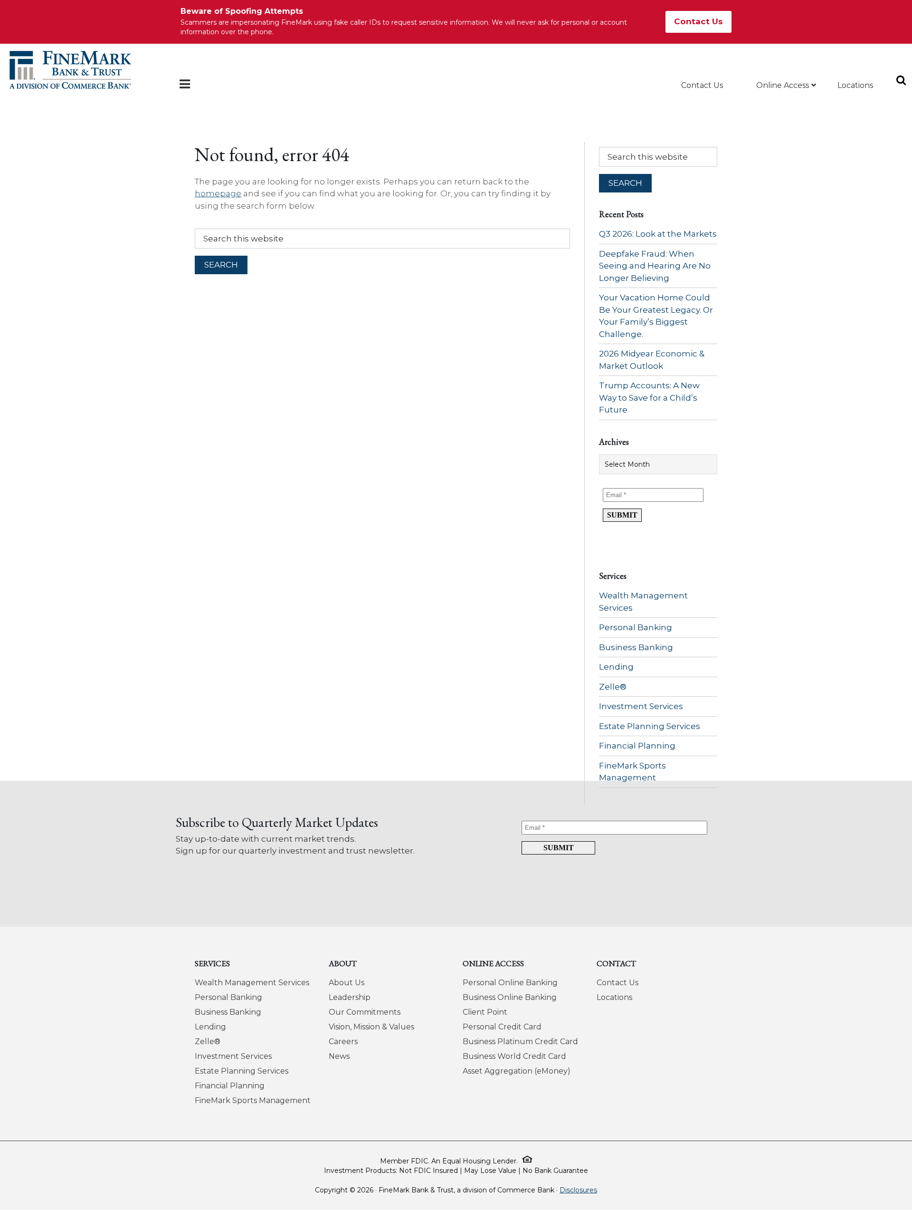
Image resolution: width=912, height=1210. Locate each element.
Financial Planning (637, 745)
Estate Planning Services (649, 726)
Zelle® (613, 686)
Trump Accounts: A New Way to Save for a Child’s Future (649, 397)
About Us (346, 982)
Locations (614, 997)
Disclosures (578, 1190)
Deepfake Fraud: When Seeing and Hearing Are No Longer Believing (655, 266)
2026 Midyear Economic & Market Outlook (651, 360)
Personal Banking (635, 627)
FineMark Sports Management (632, 772)
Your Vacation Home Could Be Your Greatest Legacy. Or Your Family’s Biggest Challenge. (656, 316)
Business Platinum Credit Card (520, 1041)
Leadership (349, 997)
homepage (218, 193)
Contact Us (698, 21)
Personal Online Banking (510, 982)
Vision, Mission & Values (371, 1026)
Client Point (485, 1012)
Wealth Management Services (643, 602)
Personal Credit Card (502, 1026)
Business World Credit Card (514, 1056)
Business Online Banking (510, 997)
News (339, 1056)
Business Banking (636, 647)
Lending (616, 667)
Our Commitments (364, 1012)
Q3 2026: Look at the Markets (658, 234)
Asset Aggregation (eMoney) (516, 1071)
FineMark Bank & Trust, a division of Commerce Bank (70, 70)
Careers (343, 1041)
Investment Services (641, 706)
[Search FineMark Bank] (899, 74)
